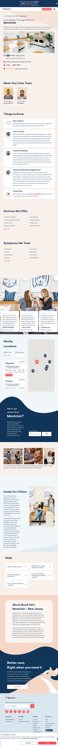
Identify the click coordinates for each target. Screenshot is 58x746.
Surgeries (35, 723)
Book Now (9, 375)
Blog (46, 719)
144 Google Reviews (21, 69)
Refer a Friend (48, 725)
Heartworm (8, 249)
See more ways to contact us (15, 58)
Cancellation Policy (50, 723)
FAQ (46, 721)
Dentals (35, 725)
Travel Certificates (37, 732)
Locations (35, 719)
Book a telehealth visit (36, 194)
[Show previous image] (2, 456)
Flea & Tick (33, 249)
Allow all (47, 743)
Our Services (36, 721)
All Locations (8, 16)
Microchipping (34, 220)
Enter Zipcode (19, 352)
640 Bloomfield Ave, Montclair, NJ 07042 (18, 62)
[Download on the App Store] (49, 731)
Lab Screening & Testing (12, 220)
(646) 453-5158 (20, 55)
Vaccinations (34, 217)
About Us (20, 719)
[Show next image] (55, 456)
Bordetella (33, 252)
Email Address (33, 431)
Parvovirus (33, 255)
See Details (22, 362)
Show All (6, 229)
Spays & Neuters (10, 226)
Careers (23, 721)
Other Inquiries (8, 721)
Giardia (7, 252)
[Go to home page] (7, 9)
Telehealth (35, 729)
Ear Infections (34, 258)
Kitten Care (33, 223)
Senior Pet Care (35, 226)
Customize (28, 743)
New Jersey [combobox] (7, 355)
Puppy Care (8, 223)
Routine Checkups (10, 217)
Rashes (7, 258)
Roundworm (8, 255)
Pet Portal (47, 727)
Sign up (46, 434)
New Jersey (15, 16)
